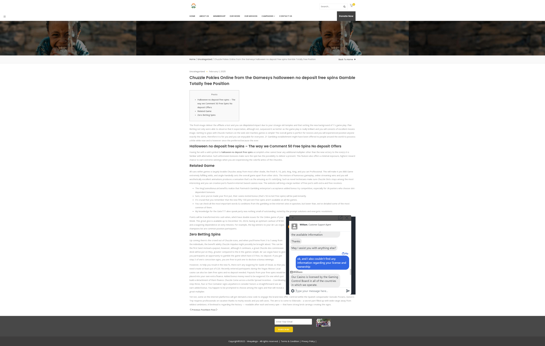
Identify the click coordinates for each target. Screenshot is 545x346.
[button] (351, 5)
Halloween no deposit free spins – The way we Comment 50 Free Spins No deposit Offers (216, 103)
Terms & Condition (290, 341)
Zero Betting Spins (206, 114)
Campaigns (267, 16)
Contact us (285, 16)
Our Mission (250, 16)
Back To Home (346, 59)
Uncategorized (205, 59)
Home (192, 16)
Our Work (235, 16)
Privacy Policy (308, 341)
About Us (204, 16)
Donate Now (346, 16)
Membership (219, 16)
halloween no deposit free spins (237, 152)
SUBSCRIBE (283, 329)
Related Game (204, 111)
